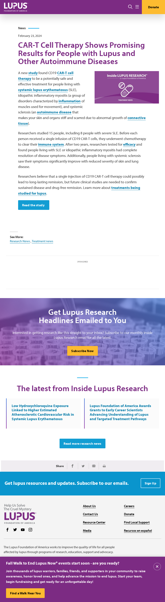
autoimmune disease (54, 112)
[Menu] (137, 7)
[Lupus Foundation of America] (16, 7)
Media (87, 530)
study (33, 72)
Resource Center (94, 522)
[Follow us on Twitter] (15, 530)
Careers (129, 506)
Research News (20, 241)
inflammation (70, 101)
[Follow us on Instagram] (30, 530)
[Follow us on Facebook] (7, 530)
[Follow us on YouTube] (23, 530)
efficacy (129, 144)
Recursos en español (138, 530)
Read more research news (82, 443)
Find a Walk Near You (25, 593)
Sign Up (151, 483)
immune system (51, 144)
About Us (89, 506)
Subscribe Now (82, 351)
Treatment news (42, 241)
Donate (153, 7)
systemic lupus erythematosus (43, 89)
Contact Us (90, 514)
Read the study (33, 205)
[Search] (130, 7)
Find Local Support (137, 522)
